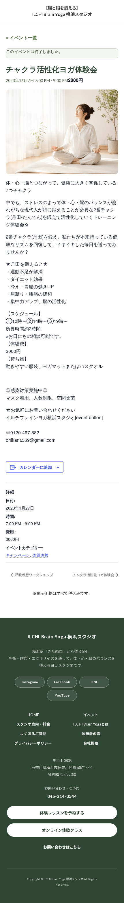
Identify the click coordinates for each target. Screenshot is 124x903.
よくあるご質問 (33, 734)
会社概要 (90, 743)
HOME (33, 714)
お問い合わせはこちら (62, 847)
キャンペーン (18, 555)
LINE (94, 682)
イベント (90, 714)
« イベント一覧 (21, 37)
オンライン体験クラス (62, 829)
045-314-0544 (62, 796)
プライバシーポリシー (33, 743)
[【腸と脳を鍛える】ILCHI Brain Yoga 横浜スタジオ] (62, 11)
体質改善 (40, 555)
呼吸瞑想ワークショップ (33, 574)
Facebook (62, 682)
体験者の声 (91, 734)
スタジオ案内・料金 (33, 724)
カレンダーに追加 (36, 467)
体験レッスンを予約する (62, 812)
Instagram (30, 682)
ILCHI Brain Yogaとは (91, 724)
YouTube (62, 695)
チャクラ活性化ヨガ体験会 (94, 574)
